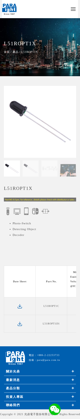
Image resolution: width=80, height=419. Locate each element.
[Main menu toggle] (73, 9)
